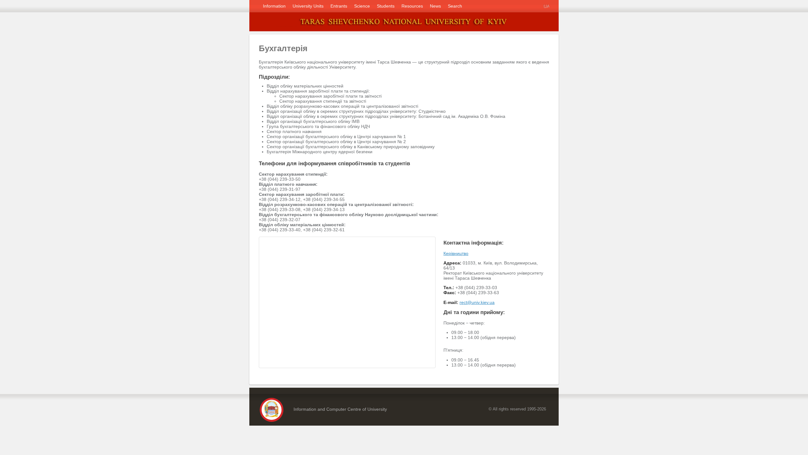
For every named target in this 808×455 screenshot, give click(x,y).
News (435, 6)
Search (455, 6)
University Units (308, 6)
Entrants (338, 6)
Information (274, 6)
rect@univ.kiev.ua (477, 302)
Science (362, 6)
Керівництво (455, 253)
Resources (412, 6)
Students (386, 6)
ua (546, 6)
